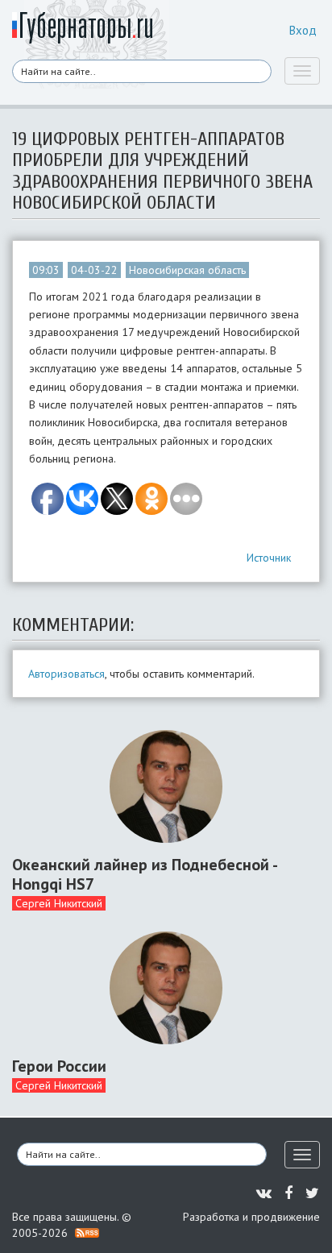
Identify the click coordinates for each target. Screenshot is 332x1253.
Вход (303, 30)
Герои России (59, 1066)
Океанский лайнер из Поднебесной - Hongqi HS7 (144, 874)
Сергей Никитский (58, 903)
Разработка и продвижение (251, 1216)
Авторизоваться (66, 673)
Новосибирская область (187, 270)
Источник (269, 557)
